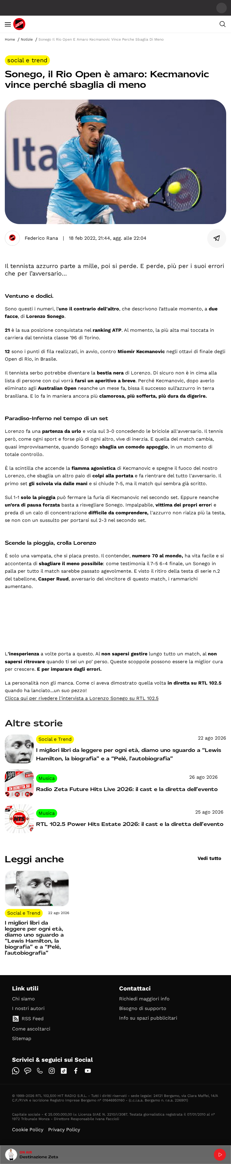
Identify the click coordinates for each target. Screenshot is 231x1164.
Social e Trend (27, 60)
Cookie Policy (27, 1129)
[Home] (19, 24)
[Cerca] (222, 24)
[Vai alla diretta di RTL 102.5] (220, 1155)
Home (10, 39)
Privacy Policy (64, 1129)
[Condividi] (217, 238)
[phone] (39, 1070)
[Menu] (8, 24)
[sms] (27, 1070)
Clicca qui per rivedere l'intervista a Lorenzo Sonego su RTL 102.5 (82, 698)
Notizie (27, 39)
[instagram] (51, 1070)
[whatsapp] (15, 1070)
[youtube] (87, 1070)
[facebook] (75, 1070)
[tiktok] (63, 1070)
